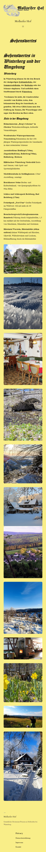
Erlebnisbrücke (25, 82)
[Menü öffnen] (23, 26)
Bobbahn (29, 85)
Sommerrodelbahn (12, 85)
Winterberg (27, 91)
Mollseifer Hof (23, 21)
